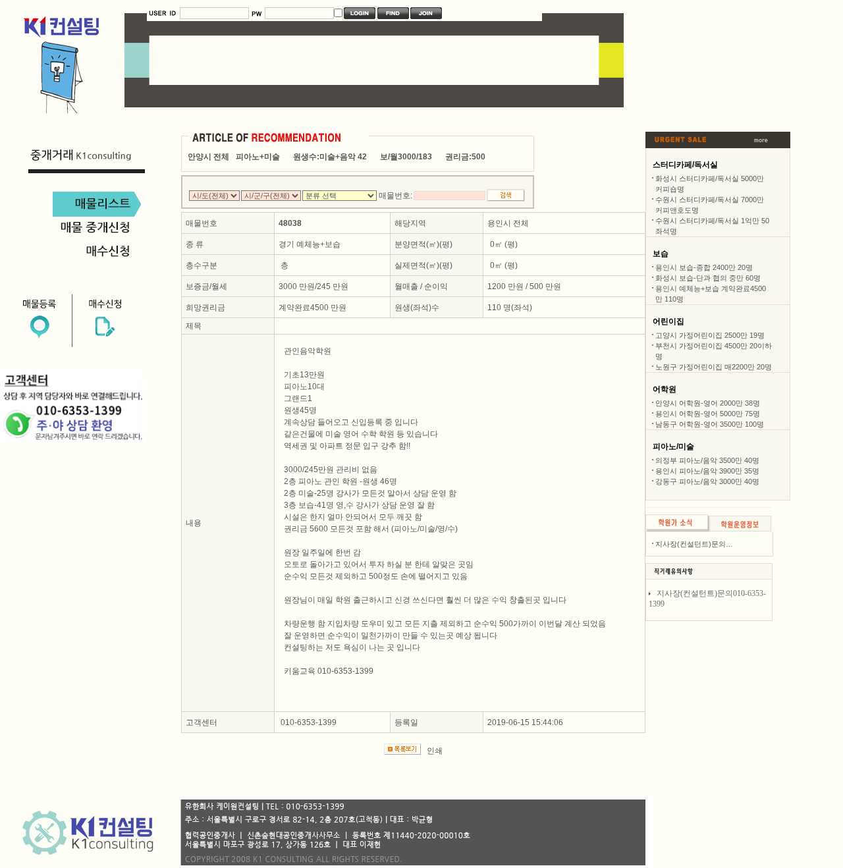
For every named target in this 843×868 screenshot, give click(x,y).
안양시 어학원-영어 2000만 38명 (707, 403)
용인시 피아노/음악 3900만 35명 (707, 471)
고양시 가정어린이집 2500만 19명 (710, 335)
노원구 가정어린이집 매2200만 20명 (713, 367)
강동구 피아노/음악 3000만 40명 (707, 481)
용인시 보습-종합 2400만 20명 (704, 267)
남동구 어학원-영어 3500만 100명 (709, 424)
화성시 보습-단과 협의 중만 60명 (708, 278)
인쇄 (435, 750)
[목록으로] (677, 529)
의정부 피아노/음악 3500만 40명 (707, 460)
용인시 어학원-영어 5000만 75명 (707, 414)
